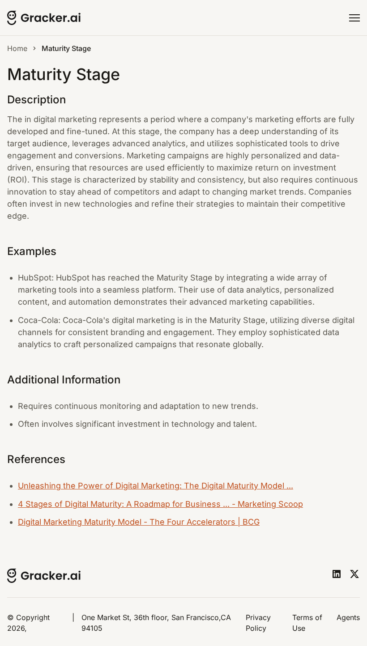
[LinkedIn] (336, 574)
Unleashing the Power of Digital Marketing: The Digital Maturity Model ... (155, 485)
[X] (354, 574)
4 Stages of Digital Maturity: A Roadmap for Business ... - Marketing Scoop (160, 504)
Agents (348, 617)
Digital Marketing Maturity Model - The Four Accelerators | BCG (139, 522)
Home (17, 48)
